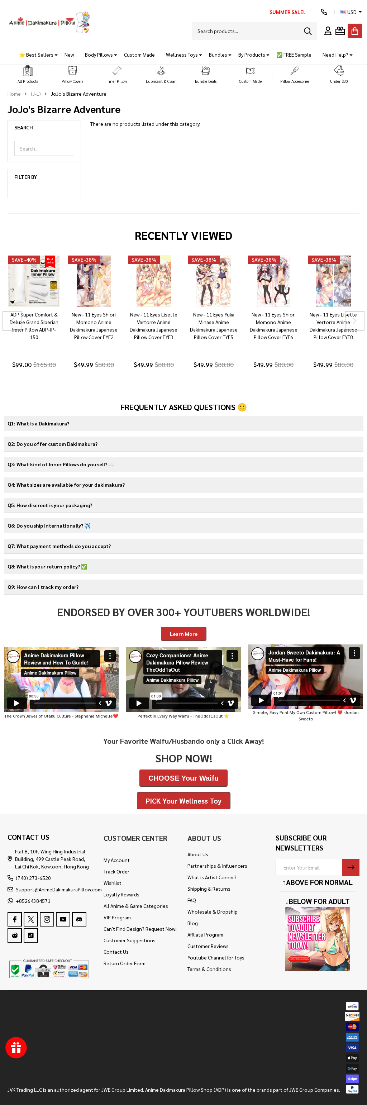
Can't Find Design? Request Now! (140, 928)
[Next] (354, 321)
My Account (117, 860)
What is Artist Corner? (212, 877)
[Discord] (79, 919)
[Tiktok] (31, 935)
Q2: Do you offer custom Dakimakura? (52, 443)
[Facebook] (15, 919)
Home (14, 93)
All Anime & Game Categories (136, 905)
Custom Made (139, 54)
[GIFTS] (340, 31)
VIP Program (117, 917)
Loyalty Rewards (121, 894)
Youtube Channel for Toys (215, 957)
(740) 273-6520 (33, 878)
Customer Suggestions (130, 940)
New (69, 54)
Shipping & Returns (208, 888)
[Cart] (355, 31)
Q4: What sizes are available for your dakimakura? (66, 484)
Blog (192, 923)
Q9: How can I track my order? (43, 587)
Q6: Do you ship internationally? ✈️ (49, 525)
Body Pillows (99, 54)
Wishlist (112, 883)
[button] (28, 74)
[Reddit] (15, 935)
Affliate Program (205, 934)
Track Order (116, 871)
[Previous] (12, 321)
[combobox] (254, 31)
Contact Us (116, 951)
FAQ (191, 900)
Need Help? (335, 54)
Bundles (218, 54)
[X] (31, 919)
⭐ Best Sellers (36, 54)
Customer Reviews (208, 946)
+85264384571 (33, 900)
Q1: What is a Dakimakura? (38, 423)
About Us (197, 854)
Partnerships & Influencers (217, 865)
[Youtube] (63, 919)
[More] (53, 54)
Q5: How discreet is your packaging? (50, 505)
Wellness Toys (182, 54)
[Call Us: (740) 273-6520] (324, 12)
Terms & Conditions (209, 969)
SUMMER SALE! (287, 12)
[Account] (328, 31)
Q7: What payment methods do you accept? (59, 546)
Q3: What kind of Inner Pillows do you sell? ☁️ (61, 464)
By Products (251, 54)
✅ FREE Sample (293, 54)
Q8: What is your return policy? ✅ (47, 566)
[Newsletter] (350, 867)
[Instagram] (47, 919)
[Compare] (42, 314)
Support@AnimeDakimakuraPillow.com (59, 889)
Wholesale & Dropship (212, 911)
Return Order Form (125, 963)
